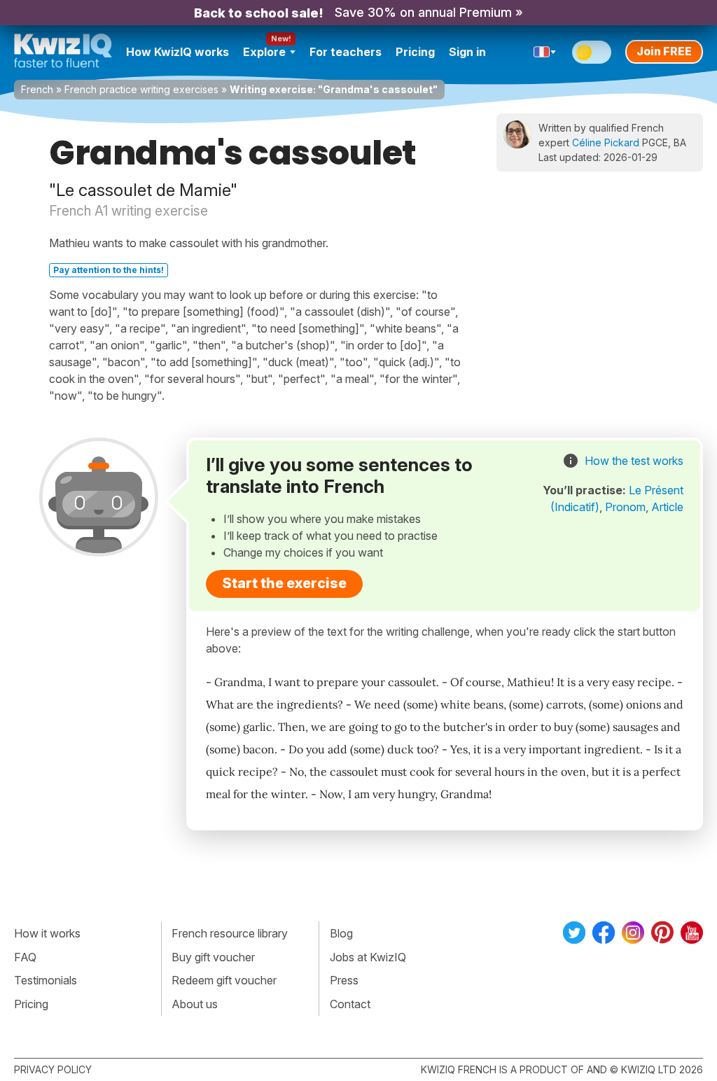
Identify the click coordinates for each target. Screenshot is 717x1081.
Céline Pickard (605, 142)
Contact (350, 1004)
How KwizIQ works (177, 52)
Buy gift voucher (213, 957)
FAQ (25, 957)
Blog (341, 933)
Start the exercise (284, 583)
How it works (47, 933)
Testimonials (45, 980)
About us (195, 1004)
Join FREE (664, 51)
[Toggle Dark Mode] (591, 52)
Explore (264, 52)
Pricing (415, 52)
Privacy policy (53, 1069)
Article (667, 507)
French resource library (230, 933)
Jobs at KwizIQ (368, 957)
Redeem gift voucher (224, 980)
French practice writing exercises (141, 89)
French (37, 89)
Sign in (467, 52)
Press (344, 980)
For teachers (345, 52)
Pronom (625, 507)
